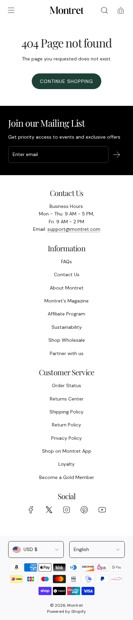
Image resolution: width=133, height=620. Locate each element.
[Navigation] (11, 10)
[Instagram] (66, 510)
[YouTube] (102, 510)
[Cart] (121, 10)
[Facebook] (31, 510)
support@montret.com (73, 229)
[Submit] (116, 154)
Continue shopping (66, 81)
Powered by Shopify (66, 611)
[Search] (104, 10)
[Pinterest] (84, 510)
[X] (49, 510)
